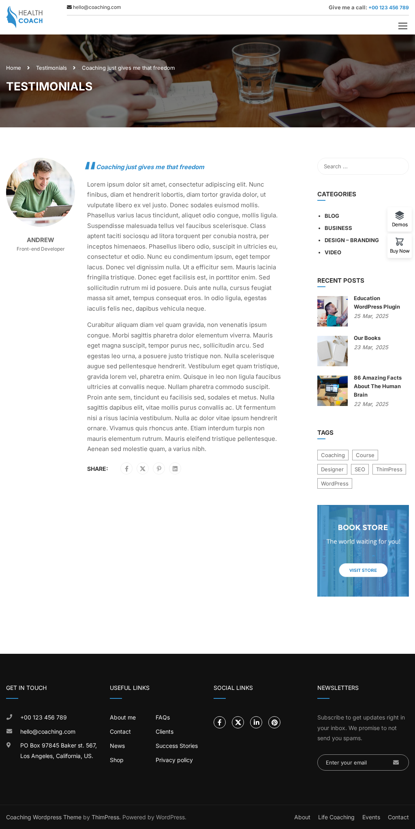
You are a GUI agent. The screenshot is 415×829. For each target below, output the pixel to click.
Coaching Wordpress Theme (43, 817)
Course (365, 455)
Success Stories (177, 745)
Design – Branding (352, 240)
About (302, 817)
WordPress (335, 483)
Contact (120, 731)
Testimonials (51, 67)
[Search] (399, 166)
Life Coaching (336, 817)
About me (123, 717)
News (117, 745)
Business (338, 228)
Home (13, 67)
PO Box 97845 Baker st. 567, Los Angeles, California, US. (58, 750)
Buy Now (400, 250)
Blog (332, 216)
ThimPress (389, 469)
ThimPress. (106, 817)
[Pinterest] (159, 469)
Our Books (367, 338)
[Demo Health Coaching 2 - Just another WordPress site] (24, 17)
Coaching (333, 455)
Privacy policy (174, 759)
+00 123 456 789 (388, 7)
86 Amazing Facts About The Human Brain (378, 386)
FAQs (163, 717)
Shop (117, 759)
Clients (164, 731)
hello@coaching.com (47, 731)
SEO (360, 469)
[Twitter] (142, 469)
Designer (332, 469)
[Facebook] (126, 469)
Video (333, 252)
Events (371, 817)
